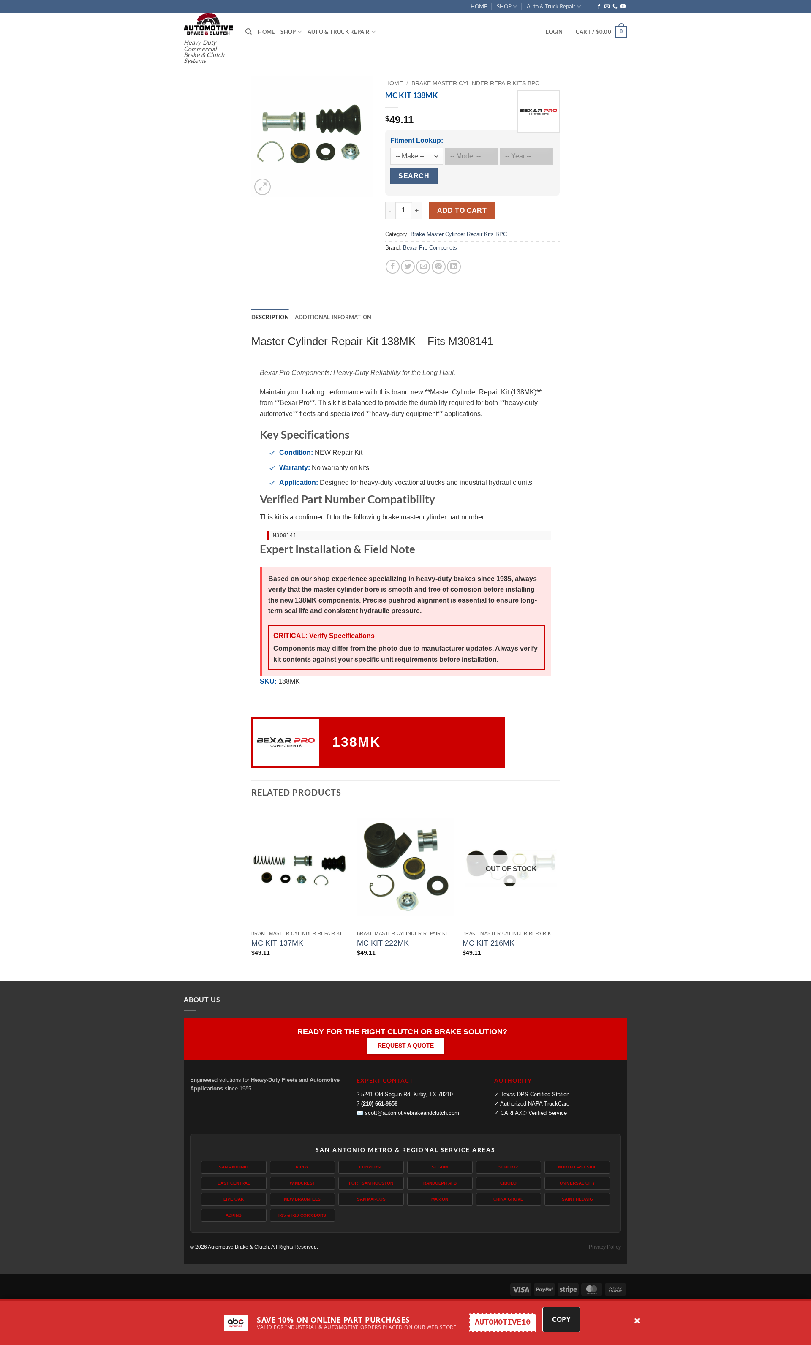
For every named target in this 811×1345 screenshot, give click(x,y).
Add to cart (462, 210)
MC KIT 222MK (383, 943)
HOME (479, 6)
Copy (561, 1319)
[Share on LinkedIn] (454, 267)
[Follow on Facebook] (598, 7)
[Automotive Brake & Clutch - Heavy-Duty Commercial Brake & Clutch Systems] (208, 23)
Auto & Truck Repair (551, 6)
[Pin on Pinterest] (439, 267)
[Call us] (615, 7)
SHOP (504, 6)
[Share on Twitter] (408, 267)
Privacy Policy (605, 1247)
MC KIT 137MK (277, 943)
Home (394, 83)
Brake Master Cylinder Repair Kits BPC (475, 83)
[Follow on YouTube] (623, 7)
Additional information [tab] (333, 317)
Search (413, 175)
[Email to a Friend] (423, 267)
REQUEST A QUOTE (406, 1045)
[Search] (248, 32)
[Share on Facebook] (393, 267)
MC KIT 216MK (488, 943)
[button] (554, 31)
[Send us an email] (607, 7)
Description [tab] (270, 317)
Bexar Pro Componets (430, 248)
